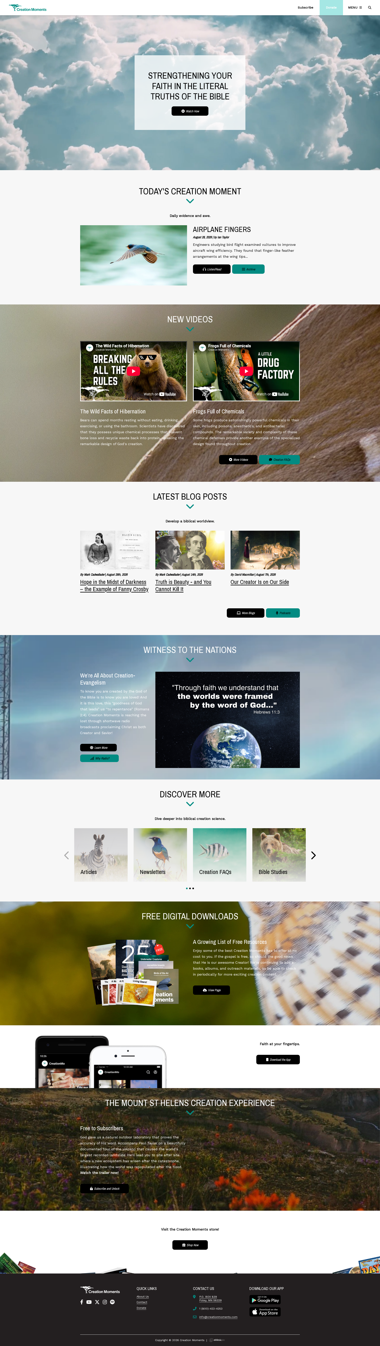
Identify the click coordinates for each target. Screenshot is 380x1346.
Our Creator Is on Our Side (260, 582)
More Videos (240, 459)
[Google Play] (265, 1299)
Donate (141, 1307)
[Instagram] (105, 1302)
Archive (250, 269)
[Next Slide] (313, 855)
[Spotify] (112, 1302)
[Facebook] (81, 1302)
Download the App (279, 1059)
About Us (143, 1296)
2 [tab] (190, 888)
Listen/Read (213, 269)
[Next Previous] (66, 855)
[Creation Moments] (28, 7)
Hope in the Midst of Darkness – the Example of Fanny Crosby (114, 585)
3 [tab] (193, 888)
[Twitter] (97, 1302)
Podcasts (284, 613)
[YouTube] (89, 1302)
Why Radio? (101, 758)
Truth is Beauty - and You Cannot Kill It (183, 585)
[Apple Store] (265, 1311)
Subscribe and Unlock (106, 1188)
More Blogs (248, 613)
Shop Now (192, 1245)
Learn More (100, 747)
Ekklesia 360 (217, 1340)
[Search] (370, 7)
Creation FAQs (281, 459)
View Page (213, 990)
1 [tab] (187, 888)
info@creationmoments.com (218, 1316)
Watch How (192, 111)
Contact (142, 1302)
